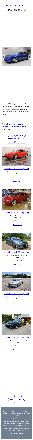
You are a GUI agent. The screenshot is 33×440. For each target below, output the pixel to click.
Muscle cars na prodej (16, 6)
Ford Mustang (16, 402)
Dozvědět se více (20, 430)
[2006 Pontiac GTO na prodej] (16, 166)
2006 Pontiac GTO (12, 138)
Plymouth (20, 399)
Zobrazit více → (17, 181)
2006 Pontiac (19, 135)
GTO (23, 138)
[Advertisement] (16, 29)
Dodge (24, 396)
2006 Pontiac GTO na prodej (16, 168)
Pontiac (10, 142)
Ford (16, 396)
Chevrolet (8, 396)
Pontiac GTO (20, 142)
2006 (10, 135)
